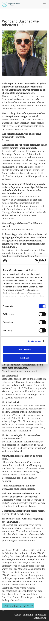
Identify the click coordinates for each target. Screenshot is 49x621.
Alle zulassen (24, 349)
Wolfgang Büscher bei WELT (18, 606)
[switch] (42, 314)
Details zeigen (34, 341)
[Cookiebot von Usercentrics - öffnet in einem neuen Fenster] (35, 261)
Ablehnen (24, 358)
